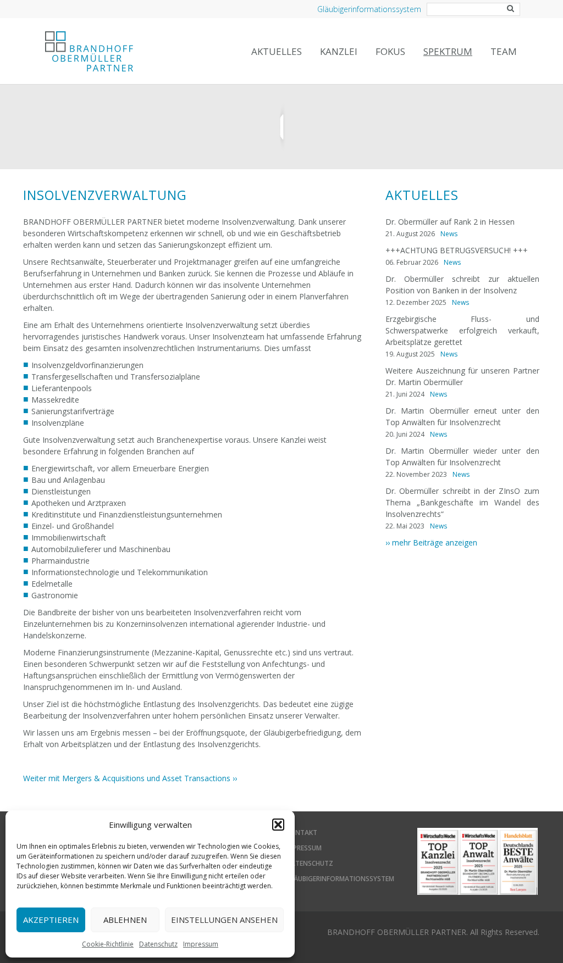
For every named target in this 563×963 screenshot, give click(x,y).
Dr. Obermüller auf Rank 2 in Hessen (450, 221)
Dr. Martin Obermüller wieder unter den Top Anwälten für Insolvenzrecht (462, 456)
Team (503, 51)
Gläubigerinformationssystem (369, 9)
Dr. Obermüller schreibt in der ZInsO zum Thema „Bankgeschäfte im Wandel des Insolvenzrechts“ (462, 502)
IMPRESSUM (304, 848)
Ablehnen (125, 919)
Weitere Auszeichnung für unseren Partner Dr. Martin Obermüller (462, 376)
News (448, 233)
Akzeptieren (51, 919)
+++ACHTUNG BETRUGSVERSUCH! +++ (456, 250)
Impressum (200, 944)
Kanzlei (338, 51)
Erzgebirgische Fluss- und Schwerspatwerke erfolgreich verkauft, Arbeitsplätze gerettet (462, 330)
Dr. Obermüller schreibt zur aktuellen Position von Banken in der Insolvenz (462, 285)
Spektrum (447, 51)
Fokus (390, 51)
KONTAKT (301, 832)
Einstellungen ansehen (224, 919)
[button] (278, 824)
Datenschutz (158, 944)
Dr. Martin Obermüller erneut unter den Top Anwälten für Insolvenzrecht (462, 416)
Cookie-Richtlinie (108, 944)
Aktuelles (276, 51)
